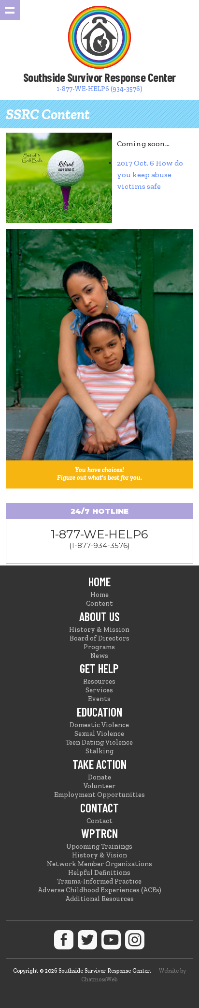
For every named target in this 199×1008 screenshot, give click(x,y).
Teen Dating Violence (99, 742)
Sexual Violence (99, 734)
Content (99, 603)
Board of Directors (99, 638)
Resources (99, 681)
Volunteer (99, 786)
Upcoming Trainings (99, 846)
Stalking (99, 751)
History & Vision (99, 855)
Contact (99, 821)
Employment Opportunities (99, 795)
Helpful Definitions (99, 873)
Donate (99, 777)
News (99, 656)
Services (99, 690)
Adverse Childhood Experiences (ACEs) (99, 890)
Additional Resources (99, 899)
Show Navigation (10, 10)
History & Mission (99, 630)
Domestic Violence (99, 725)
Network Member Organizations (99, 864)
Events (99, 699)
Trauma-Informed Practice (99, 881)
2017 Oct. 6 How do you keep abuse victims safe (150, 174)
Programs (99, 647)
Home (99, 595)
